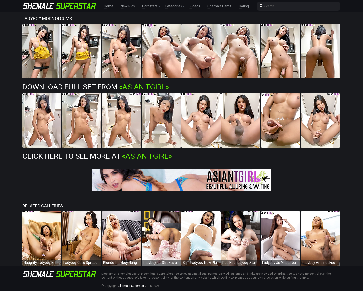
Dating (244, 6)
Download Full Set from (95, 87)
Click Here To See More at (97, 156)
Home (108, 6)
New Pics (128, 6)
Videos (194, 6)
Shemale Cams (219, 6)
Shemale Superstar (131, 286)
